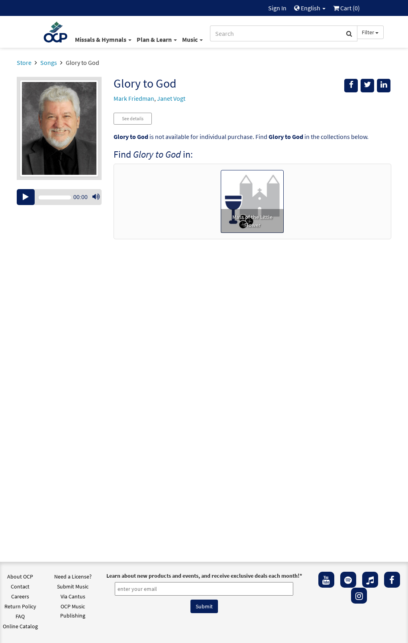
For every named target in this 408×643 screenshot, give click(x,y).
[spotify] (348, 580)
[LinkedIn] (383, 85)
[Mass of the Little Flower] (252, 201)
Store (24, 62)
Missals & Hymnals (101, 39)
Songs (48, 62)
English (311, 8)
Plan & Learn (155, 39)
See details (132, 118)
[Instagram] (359, 596)
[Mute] (96, 197)
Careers (20, 596)
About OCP (20, 576)
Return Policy (20, 606)
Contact (20, 586)
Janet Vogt (171, 98)
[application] (59, 197)
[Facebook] (392, 580)
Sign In (277, 8)
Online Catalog (20, 626)
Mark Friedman (134, 98)
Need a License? (73, 576)
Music (190, 39)
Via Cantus (73, 596)
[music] (370, 580)
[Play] (26, 197)
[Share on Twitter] (367, 85)
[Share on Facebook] (351, 85)
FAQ (20, 616)
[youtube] (326, 580)
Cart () (349, 8)
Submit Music (72, 586)
